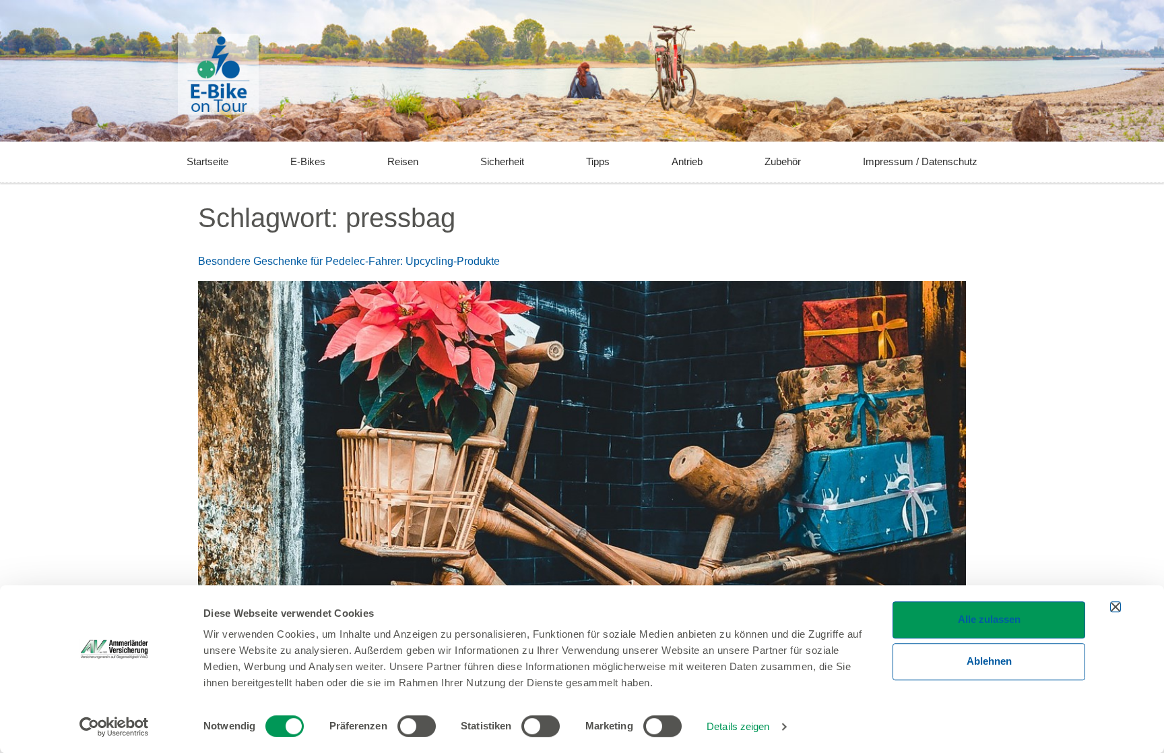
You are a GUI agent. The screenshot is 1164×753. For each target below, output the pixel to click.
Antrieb (687, 161)
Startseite (207, 161)
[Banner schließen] (1115, 606)
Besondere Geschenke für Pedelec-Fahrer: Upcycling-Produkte (349, 261)
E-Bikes (307, 161)
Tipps (598, 161)
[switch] (416, 726)
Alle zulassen (989, 619)
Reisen (402, 161)
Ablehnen (989, 661)
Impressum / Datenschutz (920, 161)
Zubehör (783, 161)
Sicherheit (502, 161)
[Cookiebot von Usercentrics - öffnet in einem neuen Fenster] (114, 727)
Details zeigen (738, 726)
